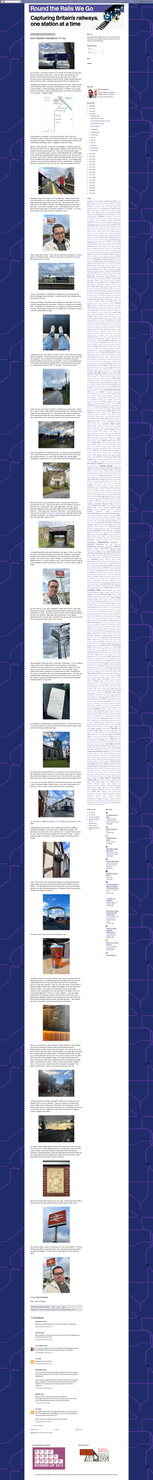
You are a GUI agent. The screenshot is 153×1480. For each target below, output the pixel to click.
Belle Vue (100, 246)
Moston (89, 565)
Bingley (106, 256)
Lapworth (118, 490)
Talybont (118, 722)
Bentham (89, 248)
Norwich (89, 592)
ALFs (98, 212)
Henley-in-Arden (116, 442)
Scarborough (112, 665)
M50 (103, 522)
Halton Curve (97, 424)
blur (95, 273)
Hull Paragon (107, 456)
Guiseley (118, 414)
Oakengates (96, 594)
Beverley (103, 254)
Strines (89, 718)
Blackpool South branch (108, 267)
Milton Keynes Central (99, 555)
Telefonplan (106, 726)
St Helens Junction (92, 701)
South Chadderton (116, 694)
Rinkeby (89, 645)
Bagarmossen (94, 235)
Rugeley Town (104, 654)
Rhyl (101, 643)
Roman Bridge (117, 649)
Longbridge (112, 517)
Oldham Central (112, 596)
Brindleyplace (100, 284)
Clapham (92, 322)
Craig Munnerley (91, 335)
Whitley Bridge (106, 783)
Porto (100, 622)
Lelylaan (112, 496)
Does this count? (110, 841)
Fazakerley (110, 380)
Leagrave (98, 494)
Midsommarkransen (92, 552)
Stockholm (96, 709)
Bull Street (113, 293)
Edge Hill (112, 367)
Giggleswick (94, 399)
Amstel (119, 214)
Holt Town (89, 450)
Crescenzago (117, 335)
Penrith (99, 613)
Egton (100, 369)
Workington (106, 799)
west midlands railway (65, 1309)
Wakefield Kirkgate (115, 761)
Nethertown (117, 570)
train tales (108, 744)
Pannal (89, 607)
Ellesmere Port (107, 369)
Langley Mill (94, 490)
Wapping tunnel (112, 764)
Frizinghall (89, 390)
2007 (91, 193)
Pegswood (104, 609)
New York (118, 574)
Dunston (97, 361)
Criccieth (100, 337)
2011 (91, 182)
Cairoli (100, 303)
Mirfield (112, 555)
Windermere (108, 789)
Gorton (89, 407)
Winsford (114, 789)
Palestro (118, 605)
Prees (37, 1309)
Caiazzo (95, 303)
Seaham (89, 669)
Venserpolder (117, 757)
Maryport (89, 538)
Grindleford (90, 414)
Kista (119, 481)
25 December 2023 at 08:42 (43, 1388)
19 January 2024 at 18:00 (43, 1422)
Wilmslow (95, 789)
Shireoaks (113, 679)
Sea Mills (104, 667)
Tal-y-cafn (102, 722)
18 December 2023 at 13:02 (43, 1326)
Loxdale (95, 520)
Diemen (93, 354)
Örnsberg (105, 599)
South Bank (107, 694)
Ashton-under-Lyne (116, 227)
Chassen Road (108, 312)
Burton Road (112, 299)
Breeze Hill (107, 282)
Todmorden (107, 740)
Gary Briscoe (107, 397)
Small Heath (101, 686)
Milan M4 (95, 554)
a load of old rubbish (110, 201)
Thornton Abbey (99, 738)
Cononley (118, 327)
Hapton (111, 427)
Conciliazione (90, 327)
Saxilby (107, 665)
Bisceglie (109, 261)
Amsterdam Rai (102, 218)
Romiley (89, 650)
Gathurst (114, 397)
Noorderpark (90, 582)
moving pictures (104, 565)
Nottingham (95, 592)
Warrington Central (106, 766)
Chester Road (97, 316)
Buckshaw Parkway (104, 293)
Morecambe (90, 561)
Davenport (90, 348)
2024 (91, 111)
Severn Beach (106, 673)
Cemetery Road (102, 310)
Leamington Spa (111, 494)
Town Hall (103, 742)
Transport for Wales (49, 1309)
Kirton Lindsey (113, 481)
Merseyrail (103, 542)
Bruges (119, 290)
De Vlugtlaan (103, 348)
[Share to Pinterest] (65, 1307)
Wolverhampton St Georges (94, 793)
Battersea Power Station (99, 244)
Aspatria (108, 229)
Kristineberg (90, 487)
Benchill (119, 246)
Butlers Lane (104, 301)
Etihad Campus (110, 374)
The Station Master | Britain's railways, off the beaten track (112, 886)
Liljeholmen (98, 500)
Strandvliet (108, 714)
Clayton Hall (104, 322)
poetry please (91, 618)
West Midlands (110, 39)
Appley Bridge (91, 224)
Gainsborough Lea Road (98, 393)
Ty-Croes (96, 747)
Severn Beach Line (115, 673)
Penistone (95, 611)
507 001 (96, 201)
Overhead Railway (110, 603)
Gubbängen (103, 414)
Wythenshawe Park (96, 802)
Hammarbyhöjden (91, 425)
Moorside (101, 559)
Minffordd (107, 555)
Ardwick (97, 224)
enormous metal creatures (95, 371)
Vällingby (103, 755)
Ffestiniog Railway (100, 382)
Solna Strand (91, 692)
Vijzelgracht (115, 759)
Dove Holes (117, 355)
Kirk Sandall (114, 477)
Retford (115, 641)
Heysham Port (91, 446)
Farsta (97, 380)
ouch (108, 601)
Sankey (93, 665)
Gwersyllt (97, 416)
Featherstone (117, 380)
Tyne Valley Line (92, 749)
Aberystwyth (90, 205)
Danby (89, 344)
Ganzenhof (94, 395)
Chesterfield (90, 318)
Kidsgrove (110, 475)
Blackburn (111, 263)
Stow (103, 714)
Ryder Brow (90, 658)
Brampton (118, 280)
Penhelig (89, 611)
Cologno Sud (98, 325)
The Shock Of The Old (97, 124)
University (118, 751)
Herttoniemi (100, 444)
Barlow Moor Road (105, 239)
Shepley (107, 677)
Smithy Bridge (106, 688)
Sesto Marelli (105, 671)
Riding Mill (118, 643)
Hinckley (109, 446)
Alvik (110, 214)
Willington (118, 787)
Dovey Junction (91, 357)
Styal (98, 718)
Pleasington (113, 616)
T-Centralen (96, 722)
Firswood (93, 384)
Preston (89, 628)
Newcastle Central (98, 576)
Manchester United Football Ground (103, 532)
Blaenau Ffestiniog (92, 269)
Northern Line (109, 587)
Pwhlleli (93, 630)
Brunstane (104, 291)
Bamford (118, 235)
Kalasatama (102, 471)
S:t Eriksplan (97, 658)
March (93, 145)
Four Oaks (95, 388)
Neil (36, 1409)
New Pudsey (111, 574)
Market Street (117, 534)
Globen (96, 403)
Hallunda (89, 424)
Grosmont (96, 414)
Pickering (89, 616)
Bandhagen (97, 237)
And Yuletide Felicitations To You (100, 121)
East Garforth (117, 363)
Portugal (113, 622)
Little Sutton (109, 502)
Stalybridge (99, 705)
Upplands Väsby (98, 753)
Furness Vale (95, 392)
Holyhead (95, 450)
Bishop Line (90, 263)
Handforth (89, 427)
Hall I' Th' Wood (102, 422)
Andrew (104, 220)
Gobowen (108, 403)
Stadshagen (112, 703)
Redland (95, 641)
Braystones (90, 282)
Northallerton (104, 585)
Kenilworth (110, 473)
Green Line (110, 411)
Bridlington (113, 282)
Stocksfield (118, 711)
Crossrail (113, 338)
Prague (89, 626)
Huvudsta (106, 459)
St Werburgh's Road (97, 703)
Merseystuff (90, 544)
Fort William (113, 386)
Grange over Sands (108, 407)
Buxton (111, 301)
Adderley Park (117, 206)
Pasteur (113, 607)
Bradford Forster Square (108, 278)
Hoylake (89, 456)
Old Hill (94, 596)
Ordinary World (95, 126)
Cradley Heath (117, 333)
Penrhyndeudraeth (92, 613)
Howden (118, 454)
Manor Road (95, 534)
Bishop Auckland (116, 261)
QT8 (97, 630)
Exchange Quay (105, 376)
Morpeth (114, 561)
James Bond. (117, 466)
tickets (112, 738)
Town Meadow (110, 742)
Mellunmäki (99, 540)
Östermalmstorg (91, 601)
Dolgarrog (89, 355)
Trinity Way (114, 746)
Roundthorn (105, 652)
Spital (98, 698)
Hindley (114, 446)
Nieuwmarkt (105, 580)
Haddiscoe (118, 416)
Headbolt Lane (110, 435)
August (93, 135)
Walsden (102, 764)
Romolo (94, 650)
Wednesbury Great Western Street (97, 772)
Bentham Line (96, 248)
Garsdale (89, 397)
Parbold (93, 607)
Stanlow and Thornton (109, 705)
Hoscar (99, 454)
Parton (109, 607)
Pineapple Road (96, 616)
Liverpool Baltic (97, 504)
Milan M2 (118, 552)
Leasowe (118, 494)
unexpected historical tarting (97, 751)
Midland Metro (115, 550)
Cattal (116, 308)
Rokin (110, 649)
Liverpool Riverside (103, 507)
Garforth (104, 395)
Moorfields (95, 559)
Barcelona (113, 237)
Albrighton (103, 210)
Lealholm (103, 494)
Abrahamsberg (110, 205)
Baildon (106, 235)
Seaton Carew (105, 669)
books (89, 274)
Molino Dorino (96, 557)
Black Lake (105, 263)
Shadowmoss (94, 675)
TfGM (93, 728)
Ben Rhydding (112, 246)
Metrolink (117, 546)
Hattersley (102, 433)
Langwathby (101, 490)
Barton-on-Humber (106, 243)
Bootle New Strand (102, 274)
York (114, 802)
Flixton (95, 386)
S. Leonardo (111, 658)
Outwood (95, 603)
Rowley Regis (117, 652)
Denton (89, 352)
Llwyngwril (99, 515)
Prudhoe (111, 628)
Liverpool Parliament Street (113, 505)
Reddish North (108, 639)
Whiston (107, 781)
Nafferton (102, 569)
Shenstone (102, 677)
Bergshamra (108, 248)
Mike (98, 552)
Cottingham (90, 333)
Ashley (119, 225)
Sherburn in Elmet (115, 677)
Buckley (96, 293)
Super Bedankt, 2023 (97, 118)
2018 (91, 164)
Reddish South (117, 639)
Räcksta (113, 630)
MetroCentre (109, 546)
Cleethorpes (110, 322)
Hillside (104, 446)
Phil (88, 614)
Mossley (111, 563)
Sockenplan (90, 690)
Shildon (94, 679)
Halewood (118, 420)
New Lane (118, 572)
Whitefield (89, 783)
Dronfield (89, 359)
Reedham (101, 641)
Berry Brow (106, 250)
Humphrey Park (91, 457)
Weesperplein (90, 774)
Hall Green (94, 422)
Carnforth (110, 307)
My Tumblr (92, 815)
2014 (91, 175)
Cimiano (116, 320)
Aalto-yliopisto (93, 203)
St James (100, 701)
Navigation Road (101, 570)
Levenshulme (90, 498)
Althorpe (94, 214)
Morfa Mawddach (103, 561)
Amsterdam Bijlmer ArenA (113, 216)
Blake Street (100, 269)
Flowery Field (101, 386)
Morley (109, 561)
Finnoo (89, 384)
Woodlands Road (100, 795)
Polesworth (99, 618)
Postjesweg (103, 624)
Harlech (89, 429)
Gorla (119, 405)
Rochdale (118, 647)
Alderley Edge (114, 210)
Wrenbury (118, 799)
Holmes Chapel (117, 448)
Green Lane (103, 410)
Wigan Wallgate (97, 787)
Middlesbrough (117, 548)
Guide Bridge (111, 414)
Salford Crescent (112, 660)
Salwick (112, 662)
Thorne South (90, 738)
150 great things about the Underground (111, 930)
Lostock (93, 519)
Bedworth (94, 246)
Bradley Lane (99, 280)
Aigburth (113, 208)
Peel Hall (98, 609)
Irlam (105, 463)
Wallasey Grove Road (109, 763)
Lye (92, 522)
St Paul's (112, 701)
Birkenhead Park (100, 260)
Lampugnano (96, 488)
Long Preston (99, 517)
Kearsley (89, 473)
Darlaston (89, 346)
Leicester (107, 496)
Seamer (94, 669)
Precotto (94, 626)
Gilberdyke (100, 399)
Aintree (89, 210)
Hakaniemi (109, 420)
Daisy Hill (97, 342)
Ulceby (108, 749)
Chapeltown (93, 312)
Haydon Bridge (95, 435)
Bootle (93, 274)
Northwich (109, 590)
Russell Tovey (111, 656)
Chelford (101, 314)
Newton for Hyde (95, 578)
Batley (119, 243)
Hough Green (111, 454)
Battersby (89, 244)
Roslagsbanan (91, 652)
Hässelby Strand (107, 431)
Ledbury (89, 496)
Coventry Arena (108, 333)
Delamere (107, 350)
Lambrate (89, 488)
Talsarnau (113, 722)
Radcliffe (118, 630)
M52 (109, 522)
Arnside (108, 224)
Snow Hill (118, 688)
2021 (91, 156)
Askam (104, 229)
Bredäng (96, 282)
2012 (91, 180)
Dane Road (106, 344)
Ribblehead (105, 643)
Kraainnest (118, 485)
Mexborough (90, 548)
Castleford (98, 308)
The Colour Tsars (97, 730)
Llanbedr (103, 509)
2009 (91, 188)
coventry (101, 333)
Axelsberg (118, 233)
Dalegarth (103, 342)
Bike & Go (113, 254)
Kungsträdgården (104, 487)
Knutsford (97, 485)
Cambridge (94, 305)
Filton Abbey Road (116, 382)
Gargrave (110, 395)
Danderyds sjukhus (97, 344)
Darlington (95, 346)
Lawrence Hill (96, 492)
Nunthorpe (90, 594)
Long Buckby (90, 517)
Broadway (118, 286)
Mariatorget (110, 534)
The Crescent (107, 730)
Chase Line (100, 312)
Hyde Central (117, 459)
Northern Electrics (99, 587)
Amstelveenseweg (92, 216)
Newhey (114, 576)
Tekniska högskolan (97, 726)
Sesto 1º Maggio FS (95, 671)
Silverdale (89, 682)
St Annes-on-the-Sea (95, 699)
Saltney (108, 662)
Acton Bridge (108, 206)
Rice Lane (112, 643)
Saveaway (102, 665)
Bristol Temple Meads (93, 286)
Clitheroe (93, 323)
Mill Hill (113, 554)
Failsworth (89, 378)
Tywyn (99, 749)
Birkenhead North (109, 258)
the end (114, 730)
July (92, 137)
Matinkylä (99, 538)
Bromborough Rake (106, 288)
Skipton (97, 684)
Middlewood (90, 550)
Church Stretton (109, 320)
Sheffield (118, 675)
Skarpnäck (118, 682)
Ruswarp (118, 656)
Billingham (89, 256)
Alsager (89, 214)
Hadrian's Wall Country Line (107, 418)
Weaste (112, 770)
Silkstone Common (115, 680)
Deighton (101, 350)
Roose (98, 650)
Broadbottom (111, 286)
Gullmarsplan (90, 416)
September (94, 132)
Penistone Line (102, 611)
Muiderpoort (118, 565)
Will (108, 787)
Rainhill (89, 633)
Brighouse (93, 284)
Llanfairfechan (117, 511)
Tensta (89, 728)
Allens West (104, 212)
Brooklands (103, 290)
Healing (97, 437)
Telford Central (114, 726)
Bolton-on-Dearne (111, 273)
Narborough (113, 569)
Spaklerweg (94, 698)
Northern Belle (91, 587)
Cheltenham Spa (109, 314)
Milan (108, 552)
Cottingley (96, 333)
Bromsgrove (97, 290)
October (93, 129)
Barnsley (89, 241)
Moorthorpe (108, 559)
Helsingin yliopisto (96, 440)
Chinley (105, 318)
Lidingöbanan (90, 500)
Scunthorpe (98, 667)
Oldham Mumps (98, 598)
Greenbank (90, 412)
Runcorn (89, 656)
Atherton (89, 233)
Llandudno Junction (103, 511)
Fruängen (100, 390)
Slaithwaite (113, 684)
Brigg (88, 284)
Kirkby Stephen (91, 479)
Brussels (116, 291)
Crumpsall (93, 340)
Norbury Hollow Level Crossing (102, 582)
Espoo (97, 374)
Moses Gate (99, 563)
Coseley (113, 331)
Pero (113, 613)
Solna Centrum (117, 690)
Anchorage (99, 220)
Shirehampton (106, 679)
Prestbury (118, 626)
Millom (116, 554)
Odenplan (114, 594)
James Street (110, 468)
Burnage (102, 295)
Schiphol (118, 665)
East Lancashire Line (93, 365)
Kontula (111, 485)
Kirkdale (119, 479)
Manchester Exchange (93, 528)
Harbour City (117, 427)
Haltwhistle (105, 424)
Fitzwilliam (108, 384)
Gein (88, 399)
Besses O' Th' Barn (108, 252)
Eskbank (92, 374)
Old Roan (98, 596)
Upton (105, 753)
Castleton (103, 308)
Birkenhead (90, 258)
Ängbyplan (110, 220)
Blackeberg (118, 263)
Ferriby (89, 382)
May (92, 140)
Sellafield (115, 669)
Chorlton (114, 318)
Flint (88, 386)
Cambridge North (102, 305)
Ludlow (99, 520)
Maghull (110, 524)
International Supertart (95, 463)
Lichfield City (106, 498)
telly (120, 726)
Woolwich (98, 797)
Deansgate (111, 348)
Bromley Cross (117, 288)
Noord (119, 580)
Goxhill (93, 407)
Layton (102, 492)
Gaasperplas (109, 392)
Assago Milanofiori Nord (103, 231)
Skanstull (96, 682)
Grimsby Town (116, 412)
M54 (114, 522)
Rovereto (110, 652)
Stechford (103, 707)
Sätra (97, 665)
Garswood (100, 397)
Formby (107, 386)
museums (106, 567)
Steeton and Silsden (111, 707)
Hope (109, 450)
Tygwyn (105, 747)
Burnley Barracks (116, 295)
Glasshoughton (117, 401)
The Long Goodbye (107, 734)
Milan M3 (89, 554)
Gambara (114, 393)
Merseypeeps (91, 542)
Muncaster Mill (91, 567)
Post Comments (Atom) (46, 1432)
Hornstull (99, 452)
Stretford (118, 716)
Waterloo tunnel (117, 768)
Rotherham (98, 652)
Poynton (118, 624)
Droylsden (94, 359)
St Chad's (108, 699)
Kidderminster (103, 475)
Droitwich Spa (117, 357)
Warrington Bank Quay (93, 766)
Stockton (96, 713)
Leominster (118, 496)
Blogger (115, 1474)
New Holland (104, 572)
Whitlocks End (116, 783)
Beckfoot (118, 244)
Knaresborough (117, 483)
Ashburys (98, 225)
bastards (114, 243)
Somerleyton (100, 692)
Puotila (89, 630)
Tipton (96, 740)
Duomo (101, 361)
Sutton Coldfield (91, 720)
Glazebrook (90, 403)
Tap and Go (108, 724)
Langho (114, 488)
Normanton (113, 582)
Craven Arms (109, 335)
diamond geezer (111, 955)
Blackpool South (95, 267)
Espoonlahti (102, 374)
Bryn (119, 291)
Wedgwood (118, 770)
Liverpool (89, 504)
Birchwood (112, 256)
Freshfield (110, 388)
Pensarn (103, 613)
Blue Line (110, 271)
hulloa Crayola (116, 456)
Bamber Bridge (112, 235)
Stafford (118, 703)
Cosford (119, 331)
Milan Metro (107, 554)
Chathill (114, 312)
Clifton (115, 322)
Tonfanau (112, 740)
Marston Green (105, 536)
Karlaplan (113, 471)
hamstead (118, 425)
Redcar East (100, 639)
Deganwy (95, 350)
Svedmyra (98, 720)
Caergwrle (89, 303)
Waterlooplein (90, 770)
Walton (106, 764)
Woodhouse (90, 795)
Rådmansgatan (97, 632)
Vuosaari (102, 761)
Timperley (91, 740)
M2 (100, 522)
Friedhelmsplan (117, 388)
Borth (119, 276)
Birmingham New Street (100, 261)
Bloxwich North (103, 271)
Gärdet (99, 395)
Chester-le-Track (116, 316)
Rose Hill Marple (116, 650)
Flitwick (91, 386)
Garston (95, 397)
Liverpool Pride (91, 507)
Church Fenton (101, 320)
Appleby (118, 222)
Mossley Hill (117, 563)
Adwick (109, 208)
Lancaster (102, 488)
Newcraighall (107, 576)
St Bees (104, 699)
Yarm (111, 802)
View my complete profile (105, 97)
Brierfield (118, 282)
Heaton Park (112, 437)
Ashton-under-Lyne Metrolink (94, 229)
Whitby (112, 781)
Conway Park (91, 329)
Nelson (108, 570)
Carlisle (105, 307)
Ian (95, 461)
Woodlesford (111, 795)
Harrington (100, 429)
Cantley (119, 305)
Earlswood (102, 363)
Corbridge (113, 329)
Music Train (113, 567)
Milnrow (91, 555)
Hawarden (112, 433)
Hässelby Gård (98, 431)
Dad (107, 831)
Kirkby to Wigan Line (101, 479)
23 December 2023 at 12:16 (43, 1352)
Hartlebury (118, 429)
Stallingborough (91, 705)
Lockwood (105, 515)
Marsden (94, 536)
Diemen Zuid (99, 354)
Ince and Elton (112, 461)
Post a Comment (38, 1425)
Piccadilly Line (117, 614)
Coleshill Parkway (104, 323)
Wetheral (114, 780)
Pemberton (111, 609)
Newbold (89, 576)
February (94, 148)
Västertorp (96, 757)
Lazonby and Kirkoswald (111, 492)
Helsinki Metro (96, 442)
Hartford (112, 429)
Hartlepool (89, 431)
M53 (112, 522)
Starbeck (93, 707)
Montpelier (108, 557)
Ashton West (106, 227)
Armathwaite (102, 224)
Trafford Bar (117, 742)
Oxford (95, 605)
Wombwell (105, 793)
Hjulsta (119, 446)
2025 (91, 108)
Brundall (89, 291)
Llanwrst (94, 515)
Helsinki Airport (112, 440)
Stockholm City (116, 709)
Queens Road (107, 630)
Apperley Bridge (111, 222)
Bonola (119, 273)
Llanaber (96, 509)
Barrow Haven (103, 241)
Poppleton (115, 620)
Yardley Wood (105, 802)
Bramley (112, 280)
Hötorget (104, 454)
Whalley (94, 781)
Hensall (89, 444)
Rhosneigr (96, 643)
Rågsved (103, 632)
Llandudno (90, 511)
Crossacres (93, 338)
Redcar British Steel (115, 637)
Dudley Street (117, 359)
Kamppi (108, 471)
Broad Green (104, 286)
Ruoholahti (103, 656)
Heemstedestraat (103, 439)
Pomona (105, 618)
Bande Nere (90, 237)
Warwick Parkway (96, 768)
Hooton (105, 450)
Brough (115, 290)
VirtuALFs (96, 761)
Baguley (101, 235)
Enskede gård (107, 371)
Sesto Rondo (113, 671)
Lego (102, 496)
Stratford (113, 714)
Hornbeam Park (91, 452)
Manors (101, 534)
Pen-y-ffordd (117, 609)
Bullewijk (118, 293)
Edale (107, 367)
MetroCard (101, 546)
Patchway (118, 607)
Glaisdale (110, 399)
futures (102, 392)
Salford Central (103, 660)
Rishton (94, 645)
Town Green (96, 742)
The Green (106, 732)
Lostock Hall (108, 519)
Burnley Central (91, 297)
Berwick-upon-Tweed (115, 250)
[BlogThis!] (59, 1307)
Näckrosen (96, 569)
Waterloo (110, 768)
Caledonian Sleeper (108, 303)
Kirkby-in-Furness (111, 479)
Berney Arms (99, 250)
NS (114, 592)
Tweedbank (90, 747)
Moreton (96, 561)
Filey (106, 382)
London (118, 515)
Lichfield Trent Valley (115, 498)
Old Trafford (105, 596)
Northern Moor (117, 587)
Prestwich (94, 628)
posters (97, 624)
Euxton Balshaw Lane (93, 376)
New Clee (97, 572)
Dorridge (111, 355)
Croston (119, 338)
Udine (104, 749)
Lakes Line (118, 487)
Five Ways (114, 384)
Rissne (98, 645)
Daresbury (118, 344)
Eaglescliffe (90, 363)
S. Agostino (104, 658)
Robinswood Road (96, 647)
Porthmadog (95, 622)
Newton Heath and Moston (108, 578)
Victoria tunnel (108, 759)
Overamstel (101, 603)
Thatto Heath (105, 728)
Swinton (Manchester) (106, 720)
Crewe (96, 337)
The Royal (94, 736)
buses (97, 301)
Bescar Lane (90, 252)
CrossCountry (100, 338)
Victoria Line (100, 759)
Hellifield (118, 439)
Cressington (90, 337)
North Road (98, 584)
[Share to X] (61, 1307)
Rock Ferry (104, 649)
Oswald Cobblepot (101, 601)
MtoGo (112, 565)
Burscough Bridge (92, 299)
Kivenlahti (89, 483)
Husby (119, 457)
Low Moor (118, 519)
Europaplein (117, 374)
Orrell (110, 599)
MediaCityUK (90, 540)
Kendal (105, 473)
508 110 (101, 201)
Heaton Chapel (104, 437)
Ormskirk (118, 598)
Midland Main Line (101, 550)
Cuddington (100, 340)
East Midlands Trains (106, 365)
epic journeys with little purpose (104, 372)
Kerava (96, 475)
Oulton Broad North (115, 601)
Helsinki (104, 441)
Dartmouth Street (107, 346)
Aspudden (113, 229)
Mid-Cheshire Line (106, 548)
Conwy (97, 329)
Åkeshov (98, 210)
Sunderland (118, 718)
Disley (113, 354)
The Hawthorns (113, 732)
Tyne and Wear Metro (114, 747)
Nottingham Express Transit (106, 592)
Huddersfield (98, 456)
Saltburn (97, 662)
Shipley (99, 679)
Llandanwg (110, 509)
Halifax (89, 422)
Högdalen (89, 448)
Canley (109, 305)
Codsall (97, 323)
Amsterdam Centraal (92, 218)
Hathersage (96, 433)
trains (115, 744)
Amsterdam (101, 216)
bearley (108, 244)
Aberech (106, 203)
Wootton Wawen (108, 797)
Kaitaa (96, 471)
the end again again (96, 732)
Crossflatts (107, 338)
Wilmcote (89, 789)
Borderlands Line (93, 276)
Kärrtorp (118, 471)
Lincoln (107, 500)
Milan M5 (100, 554)
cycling (92, 342)
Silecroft (107, 680)
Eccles (95, 367)
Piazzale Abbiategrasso (96, 614)
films (109, 382)
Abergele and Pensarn (115, 203)
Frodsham (95, 390)
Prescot (108, 626)
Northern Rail (93, 590)
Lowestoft (89, 520)
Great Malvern (107, 409)
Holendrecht (103, 448)
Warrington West (116, 766)
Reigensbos (109, 641)
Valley (99, 755)
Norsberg (118, 582)
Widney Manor (109, 785)
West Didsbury (107, 776)
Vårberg (119, 755)
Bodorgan (100, 273)
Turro (119, 746)
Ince (106, 461)
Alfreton (94, 212)
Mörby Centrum (116, 559)
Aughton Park (104, 233)
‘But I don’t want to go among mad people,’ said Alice (112, 864)
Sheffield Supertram (92, 677)
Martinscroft (113, 536)
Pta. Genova (117, 628)
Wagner (107, 761)
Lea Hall (93, 494)
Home (57, 1429)
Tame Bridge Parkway (92, 724)
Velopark (111, 757)
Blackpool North (91, 265)
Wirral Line (96, 791)
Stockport (111, 711)
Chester (89, 316)
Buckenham (90, 293)
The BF (41, 1309)
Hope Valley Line (116, 450)
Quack (100, 630)
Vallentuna (94, 755)
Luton (103, 520)
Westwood (108, 780)
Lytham (95, 522)
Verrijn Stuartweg (91, 759)
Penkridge (109, 611)
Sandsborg (111, 664)
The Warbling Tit (51, 821)
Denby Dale (114, 350)
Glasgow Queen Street (93, 401)
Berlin (119, 248)
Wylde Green (117, 800)
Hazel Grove (102, 435)
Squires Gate (111, 698)
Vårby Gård (90, 757)
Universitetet (111, 751)
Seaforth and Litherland (114, 667)
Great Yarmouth (96, 410)
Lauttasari (89, 492)
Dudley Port (110, 359)
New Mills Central (91, 574)
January (93, 150)
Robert (103, 645)
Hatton (107, 433)
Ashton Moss (98, 227)
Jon (36, 1359)
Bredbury (101, 282)
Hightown (98, 446)
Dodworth (118, 354)
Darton (114, 346)
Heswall (109, 444)
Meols (110, 540)
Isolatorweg (90, 466)
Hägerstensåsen (91, 420)
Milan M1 (113, 552)
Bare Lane (92, 239)
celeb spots (94, 310)
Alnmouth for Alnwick (115, 212)
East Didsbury (109, 363)
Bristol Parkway (116, 284)
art (115, 224)
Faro (94, 380)
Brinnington (108, 284)
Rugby (97, 654)
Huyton (111, 459)
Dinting (110, 354)
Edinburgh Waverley (92, 369)
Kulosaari (96, 487)
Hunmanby (105, 457)
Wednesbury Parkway (115, 772)
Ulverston (118, 749)
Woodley (118, 795)
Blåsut (111, 269)
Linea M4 (112, 500)
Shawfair (113, 675)
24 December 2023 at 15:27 (43, 1364)
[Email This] (57, 1307)
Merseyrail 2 (116, 542)
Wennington (114, 774)
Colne (110, 323)
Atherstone (118, 231)
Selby (111, 669)
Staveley (98, 707)
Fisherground (99, 384)
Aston (112, 231)
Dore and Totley (103, 355)
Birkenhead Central (99, 258)
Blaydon (116, 269)
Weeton (97, 774)
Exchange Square (116, 376)
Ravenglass (90, 635)
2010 (91, 185)
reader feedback (97, 637)
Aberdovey (100, 203)
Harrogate (106, 429)
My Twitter (92, 812)
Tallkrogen (107, 722)
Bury (94, 301)
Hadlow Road (95, 418)
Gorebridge (114, 405)
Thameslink (98, 728)
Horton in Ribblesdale (114, 452)
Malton (97, 526)
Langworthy (108, 490)
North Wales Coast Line (109, 584)
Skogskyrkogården (104, 684)
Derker (97, 352)
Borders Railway (105, 276)
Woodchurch (117, 793)
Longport (118, 517)
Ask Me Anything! (94, 817)
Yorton (73, 1309)
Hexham (118, 444)
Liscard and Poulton (99, 502)
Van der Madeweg (111, 755)
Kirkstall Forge (104, 481)
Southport (113, 696)
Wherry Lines (100, 781)
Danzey (112, 344)
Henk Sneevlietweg (106, 442)
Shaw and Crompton (104, 675)
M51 (106, 522)
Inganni (119, 461)
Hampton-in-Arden (109, 425)
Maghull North (117, 524)
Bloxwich (97, 271)
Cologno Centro (116, 323)
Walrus (93, 765)
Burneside (108, 295)
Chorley (110, 318)
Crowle (89, 340)
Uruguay (89, 755)
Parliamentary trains (101, 607)
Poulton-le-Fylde (111, 624)
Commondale (117, 325)
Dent (119, 350)
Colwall (104, 325)
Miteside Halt (117, 555)
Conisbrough (111, 327)
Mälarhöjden (90, 526)
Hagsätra (103, 420)
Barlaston (97, 239)
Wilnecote (101, 789)
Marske (99, 536)
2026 (91, 106)
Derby (93, 352)
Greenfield (97, 412)
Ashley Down (90, 227)
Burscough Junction (103, 299)
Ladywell (112, 487)
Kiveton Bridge (98, 483)
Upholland (89, 753)
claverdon (97, 322)
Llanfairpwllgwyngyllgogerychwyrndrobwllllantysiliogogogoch (103, 513)
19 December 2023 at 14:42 (43, 1339)
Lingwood (118, 500)
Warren (119, 764)
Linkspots (89, 502)
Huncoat (99, 457)
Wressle (89, 800)
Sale (88, 660)
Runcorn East (96, 656)
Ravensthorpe (117, 635)
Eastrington (90, 367)
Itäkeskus (96, 466)
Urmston (118, 753)
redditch (89, 641)
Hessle (105, 444)
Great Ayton (90, 409)
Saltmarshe (103, 662)
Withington (104, 791)
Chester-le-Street (106, 316)
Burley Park (96, 295)
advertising (104, 208)
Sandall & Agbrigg (92, 664)
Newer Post (34, 1429)
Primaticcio (105, 628)
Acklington (90, 206)
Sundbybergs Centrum (107, 718)
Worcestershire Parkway (94, 799)
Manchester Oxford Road (106, 528)
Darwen (119, 346)
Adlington (89, 208)
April (92, 142)
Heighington (112, 439)
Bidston (108, 254)
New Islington (111, 572)
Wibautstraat (90, 785)
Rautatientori (117, 633)
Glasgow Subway (106, 401)
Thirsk (98, 736)
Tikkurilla (116, 738)
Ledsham (94, 496)
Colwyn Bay (110, 325)
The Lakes (98, 734)
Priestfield (99, 628)
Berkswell (114, 248)
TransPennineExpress (93, 746)
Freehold (105, 388)
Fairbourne (96, 378)
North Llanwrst (91, 584)
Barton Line (97, 243)
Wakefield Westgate (92, 763)
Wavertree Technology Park (102, 770)
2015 (91, 172)
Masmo (94, 538)
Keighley (94, 473)
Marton (119, 536)
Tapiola (113, 724)
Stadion (106, 703)
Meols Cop (117, 540)
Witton (109, 791)
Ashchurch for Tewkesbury (109, 225)
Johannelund (90, 471)
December (94, 116)
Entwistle (114, 371)
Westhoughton (101, 780)
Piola (102, 616)
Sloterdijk (89, 686)
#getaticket (90, 201)
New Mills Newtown (102, 574)
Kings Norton (94, 477)
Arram (112, 224)
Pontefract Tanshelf (107, 620)
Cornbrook (95, 331)
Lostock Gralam (100, 519)
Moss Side (106, 563)
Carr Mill (115, 307)
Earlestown (96, 363)
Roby (114, 647)
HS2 (93, 456)
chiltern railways (98, 318)
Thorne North (117, 736)
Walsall (97, 764)
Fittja (104, 384)
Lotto (113, 519)
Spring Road (104, 698)
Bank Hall (107, 237)
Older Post (78, 1429)
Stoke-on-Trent (102, 713)
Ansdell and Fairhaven (101, 222)
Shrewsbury (96, 680)
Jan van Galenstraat (96, 470)
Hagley (98, 420)
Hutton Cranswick (98, 459)
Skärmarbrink (110, 682)
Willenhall (112, 787)
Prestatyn (112, 626)
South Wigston (106, 696)
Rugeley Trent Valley (115, 654)
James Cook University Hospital (96, 468)
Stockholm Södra (92, 711)
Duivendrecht (90, 361)
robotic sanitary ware (107, 647)
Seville (89, 675)
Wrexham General (105, 800)
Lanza (113, 490)
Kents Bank (90, 475)
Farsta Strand (103, 380)
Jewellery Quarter (113, 470)
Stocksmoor (90, 713)
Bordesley (114, 276)
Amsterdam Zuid (111, 218)
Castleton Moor (110, 308)
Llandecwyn (118, 509)
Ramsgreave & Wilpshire (100, 633)
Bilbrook (119, 254)
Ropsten (102, 650)
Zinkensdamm (100, 804)
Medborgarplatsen (116, 538)
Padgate (109, 605)
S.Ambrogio (118, 658)
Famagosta (108, 378)
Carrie (119, 307)
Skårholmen (103, 682)
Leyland (96, 498)
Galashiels (108, 393)
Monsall (103, 557)
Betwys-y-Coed (97, 254)
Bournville (89, 278)
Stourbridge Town (96, 714)
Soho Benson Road (99, 690)
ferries (93, 382)
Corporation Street (105, 331)
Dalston (108, 342)
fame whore (117, 378)
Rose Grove (108, 650)
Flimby (119, 384)
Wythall (89, 802)
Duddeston (104, 359)
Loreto (89, 519)
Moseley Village (91, 563)
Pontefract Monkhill (96, 620)
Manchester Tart (99, 530)
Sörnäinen (96, 694)
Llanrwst (89, 515)
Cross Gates (111, 337)
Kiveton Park (107, 483)
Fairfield (102, 378)
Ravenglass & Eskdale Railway (103, 635)
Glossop (102, 403)
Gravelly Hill (118, 407)
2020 (91, 159)
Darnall (100, 346)
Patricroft (89, 609)
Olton (104, 598)
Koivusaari (104, 485)
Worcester (118, 797)
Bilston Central (98, 256)
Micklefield (97, 548)
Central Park (110, 310)
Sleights (119, 684)
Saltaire (93, 662)
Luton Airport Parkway (111, 520)
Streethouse (112, 716)
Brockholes (90, 288)
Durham (106, 361)
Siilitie (101, 680)
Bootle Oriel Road (115, 274)
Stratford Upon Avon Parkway (101, 716)
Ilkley (103, 461)
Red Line (105, 637)
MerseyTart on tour (104, 544)
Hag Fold (118, 418)
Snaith (112, 688)
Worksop (112, 799)
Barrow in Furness (112, 241)
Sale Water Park (94, 660)
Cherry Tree (117, 314)
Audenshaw (96, 233)
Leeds (99, 496)
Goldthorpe (99, 405)
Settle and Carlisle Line (94, 673)
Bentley (103, 248)
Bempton (105, 246)
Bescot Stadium (98, 252)
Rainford (118, 632)
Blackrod (118, 267)
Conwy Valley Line (105, 329)
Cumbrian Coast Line (110, 340)
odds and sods (105, 594)
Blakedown (107, 269)
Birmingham (110, 259)
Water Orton (104, 768)
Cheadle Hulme (94, 314)
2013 (91, 177)
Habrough (111, 416)
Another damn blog (112, 861)
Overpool (118, 603)
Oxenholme (90, 605)
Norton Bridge (117, 590)
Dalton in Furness (116, 342)
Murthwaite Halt (99, 567)
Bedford (89, 246)
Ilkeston (99, 461)
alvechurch (105, 214)
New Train (109, 877)
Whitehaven (97, 783)
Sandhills (105, 664)
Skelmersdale (90, 684)
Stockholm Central (106, 709)
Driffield (107, 357)
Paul (94, 609)
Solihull (107, 690)
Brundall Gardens (96, 291)
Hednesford (95, 439)
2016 (91, 169)
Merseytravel (91, 546)
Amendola (114, 214)
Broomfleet (109, 290)
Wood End (111, 793)
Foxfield (100, 388)
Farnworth (89, 380)
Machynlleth (104, 524)
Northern (118, 586)
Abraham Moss (100, 205)
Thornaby (110, 736)
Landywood (109, 488)
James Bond (106, 466)
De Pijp (96, 348)
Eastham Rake (117, 365)
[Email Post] (53, 1307)
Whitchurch (118, 781)
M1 (98, 522)
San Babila (118, 662)
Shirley (119, 679)
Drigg (111, 357)
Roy (88, 654)
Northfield (103, 590)
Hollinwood (109, 448)
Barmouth (113, 239)
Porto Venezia (107, 622)
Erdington (110, 373)
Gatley (119, 397)
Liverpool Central (107, 504)
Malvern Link (104, 526)
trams (119, 744)
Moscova (118, 561)
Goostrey (108, 405)
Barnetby (118, 239)
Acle (94, 206)
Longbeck (106, 517)
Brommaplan (90, 290)
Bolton (105, 273)
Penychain (109, 613)
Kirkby (119, 477)
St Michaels (106, 701)
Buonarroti (90, 295)
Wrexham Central (96, 800)
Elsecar (115, 369)
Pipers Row (107, 616)
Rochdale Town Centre (93, 649)
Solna (110, 690)
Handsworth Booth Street (100, 427)
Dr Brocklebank (101, 357)
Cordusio (118, 329)
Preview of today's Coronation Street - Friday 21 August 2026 (112, 820)
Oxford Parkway (102, 605)
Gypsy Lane (104, 416)
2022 (91, 154)
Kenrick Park (117, 473)
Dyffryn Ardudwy (116, 361)
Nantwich (107, 569)
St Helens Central (116, 699)
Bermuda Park (91, 250)
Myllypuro (118, 567)
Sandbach (100, 664)
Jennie (105, 470)
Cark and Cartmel (98, 307)
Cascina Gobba (91, 308)
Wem (56, 1309)
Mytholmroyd (90, 569)
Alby (108, 210)
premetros (102, 626)
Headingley (118, 435)
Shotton (89, 680)
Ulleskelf (113, 749)
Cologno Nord (91, 325)
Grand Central (99, 407)
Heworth (114, 444)
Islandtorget (118, 463)
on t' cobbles (111, 598)
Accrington (118, 205)
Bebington (113, 244)
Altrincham (99, 214)
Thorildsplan (104, 736)
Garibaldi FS (117, 395)
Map (105, 534)
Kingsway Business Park (104, 477)
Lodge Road (112, 515)
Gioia (105, 399)
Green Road (117, 410)
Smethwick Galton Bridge (113, 686)
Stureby (94, 718)
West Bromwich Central (97, 776)
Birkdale (118, 256)
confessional (98, 327)
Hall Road (110, 422)
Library (100, 498)
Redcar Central (91, 639)
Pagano (114, 605)
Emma (119, 369)
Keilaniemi (100, 473)
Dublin (99, 359)
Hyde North (90, 461)
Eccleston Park (102, 367)
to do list (100, 740)
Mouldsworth (95, 565)
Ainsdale (118, 208)
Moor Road (114, 557)
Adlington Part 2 (96, 208)
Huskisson (90, 459)
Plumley (118, 616)
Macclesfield (97, 524)
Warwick (89, 768)
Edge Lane (118, 367)
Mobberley (90, 557)
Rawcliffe (89, 637)
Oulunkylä (89, 603)
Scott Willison (39, 1346)
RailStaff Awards (111, 632)
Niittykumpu (113, 580)
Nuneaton (118, 592)
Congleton (105, 327)
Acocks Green (100, 206)
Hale (113, 420)
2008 (91, 190)
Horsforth (104, 452)
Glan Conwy (117, 399)
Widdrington (97, 785)
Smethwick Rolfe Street (94, 688)
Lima (103, 500)
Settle (119, 671)
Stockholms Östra (103, 711)
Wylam (112, 800)
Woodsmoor (90, 797)
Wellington (103, 774)
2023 (91, 114)
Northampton (111, 585)
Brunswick (110, 291)
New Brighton (91, 572)
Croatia (105, 337)
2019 (91, 162)
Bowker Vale (96, 278)
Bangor (103, 237)
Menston (105, 540)
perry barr (118, 613)
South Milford (98, 696)
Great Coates (98, 409)
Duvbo (110, 361)
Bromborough (97, 288)
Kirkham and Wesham (93, 481)
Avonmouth (112, 233)
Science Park (91, 667)
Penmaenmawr (117, 611)
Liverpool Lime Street (98, 506)
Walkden (100, 763)
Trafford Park (90, 744)
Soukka (101, 694)
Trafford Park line (100, 744)
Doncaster (95, 355)
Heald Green (90, 437)
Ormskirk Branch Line (94, 599)
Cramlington (101, 335)
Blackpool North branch (103, 265)
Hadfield (89, 418)
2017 (91, 167)
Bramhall (106, 280)
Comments (93, 52)
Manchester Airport (115, 526)
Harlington (94, 429)
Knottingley (90, 485)
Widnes (103, 785)
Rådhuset (89, 632)
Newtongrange (96, 580)
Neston (112, 570)
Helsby (89, 440)
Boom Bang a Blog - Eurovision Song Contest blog (112, 913)
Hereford (94, 444)
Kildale (115, 475)
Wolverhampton (117, 791)
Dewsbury (102, 352)
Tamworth (101, 724)
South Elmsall (90, 696)
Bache (89, 235)
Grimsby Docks (106, 412)
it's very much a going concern (56, 513)
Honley (100, 450)
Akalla (93, 210)
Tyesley (101, 747)
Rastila (111, 633)
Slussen (95, 686)
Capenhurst (90, 307)
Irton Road (111, 463)
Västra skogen (104, 757)
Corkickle (89, 331)
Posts (91, 49)
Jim (120, 470)
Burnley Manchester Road (102, 297)
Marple (89, 536)
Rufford (92, 654)
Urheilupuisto (112, 753)
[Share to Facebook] (63, 1307)
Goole (104, 405)
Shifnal (89, 679)
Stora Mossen (110, 713)
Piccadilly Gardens (108, 614)
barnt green (95, 241)
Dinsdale (105, 354)
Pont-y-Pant (111, 618)
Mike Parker (104, 552)
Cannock (114, 305)
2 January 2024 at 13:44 (42, 1403)
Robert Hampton (111, 829)
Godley (114, 403)
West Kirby (114, 776)
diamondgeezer (111, 352)
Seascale (98, 669)
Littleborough (117, 502)
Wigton (104, 787)
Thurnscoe (106, 738)
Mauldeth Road (106, 538)
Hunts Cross (112, 457)
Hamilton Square (115, 424)
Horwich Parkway (92, 454)
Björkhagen (98, 263)
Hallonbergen (117, 422)
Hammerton (100, 425)
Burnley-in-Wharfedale (115, 297)
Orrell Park (117, 599)
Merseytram (118, 544)
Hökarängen (96, 448)
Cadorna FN (117, 301)
